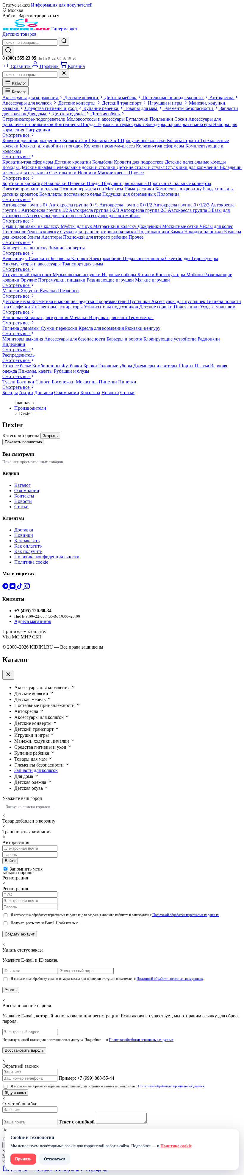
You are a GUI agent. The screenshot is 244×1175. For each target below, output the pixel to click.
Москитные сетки (181, 226)
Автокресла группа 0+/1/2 (126, 204)
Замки (177, 231)
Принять (23, 1159)
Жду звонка (15, 1092)
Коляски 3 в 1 (106, 140)
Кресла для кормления (102, 328)
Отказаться (54, 1159)
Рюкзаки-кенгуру (142, 328)
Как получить (28, 551)
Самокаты (40, 258)
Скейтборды (178, 258)
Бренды (10, 392)
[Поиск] (8, 50)
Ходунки (30, 290)
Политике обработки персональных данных (141, 1040)
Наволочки (56, 183)
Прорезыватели (111, 301)
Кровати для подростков (139, 161)
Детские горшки (156, 306)
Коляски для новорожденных (32, 140)
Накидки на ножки (204, 231)
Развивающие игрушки (111, 279)
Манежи (11, 290)
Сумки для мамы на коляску (31, 226)
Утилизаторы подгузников (111, 306)
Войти (10, 861)
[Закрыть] (64, 73)
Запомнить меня (26, 868)
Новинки (23, 535)
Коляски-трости (183, 140)
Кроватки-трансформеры (28, 161)
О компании (66, 392)
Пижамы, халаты (36, 371)
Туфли (9, 381)
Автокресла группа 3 (190, 210)
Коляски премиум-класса (110, 145)
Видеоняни (13, 344)
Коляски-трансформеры (160, 145)
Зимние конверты (67, 247)
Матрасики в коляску (115, 226)
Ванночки (13, 317)
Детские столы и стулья (141, 167)
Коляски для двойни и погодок (52, 145)
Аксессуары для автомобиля (111, 215)
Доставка (43, 392)
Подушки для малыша (125, 183)
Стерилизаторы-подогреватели (34, 119)
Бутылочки (138, 119)
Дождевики (149, 226)
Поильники (162, 119)
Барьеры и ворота (125, 338)
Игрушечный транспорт (27, 274)
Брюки (90, 365)
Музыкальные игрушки (77, 274)
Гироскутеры (205, 258)
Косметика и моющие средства (63, 301)
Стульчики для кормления (193, 167)
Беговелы (61, 258)
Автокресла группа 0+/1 (74, 204)
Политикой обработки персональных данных (185, 915)
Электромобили (106, 258)
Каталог (18, 83)
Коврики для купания (46, 317)
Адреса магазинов (32, 621)
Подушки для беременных (129, 194)
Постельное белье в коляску (31, 231)
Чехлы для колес (216, 226)
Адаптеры (52, 237)
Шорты (187, 365)
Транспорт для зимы (82, 263)
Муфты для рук (77, 226)
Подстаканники (154, 231)
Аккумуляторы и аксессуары (32, 263)
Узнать (11, 990)
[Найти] (64, 41)
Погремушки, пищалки (62, 279)
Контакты (90, 392)
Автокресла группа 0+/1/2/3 (182, 204)
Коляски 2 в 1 (77, 140)
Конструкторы (171, 274)
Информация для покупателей (62, 4)
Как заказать (27, 540)
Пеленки (77, 183)
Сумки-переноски (60, 328)
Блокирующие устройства (170, 338)
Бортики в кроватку (23, 183)
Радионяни (209, 338)
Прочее (136, 172)
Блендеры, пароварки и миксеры (179, 124)
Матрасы (114, 188)
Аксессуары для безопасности (75, 338)
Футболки (72, 365)
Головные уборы (115, 365)
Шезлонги (68, 290)
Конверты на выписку (25, 247)
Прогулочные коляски (144, 140)
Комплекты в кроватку (179, 188)
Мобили (195, 274)
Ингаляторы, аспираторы (57, 306)
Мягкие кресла (113, 172)
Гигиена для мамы (21, 328)
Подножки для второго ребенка (96, 237)
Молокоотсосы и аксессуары (96, 119)
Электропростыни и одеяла (30, 188)
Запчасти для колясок (36, 770)
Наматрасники (139, 188)
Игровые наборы (119, 274)
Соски (181, 119)
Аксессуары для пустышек (179, 301)
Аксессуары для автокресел (54, 215)
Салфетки (20, 306)
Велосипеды (15, 258)
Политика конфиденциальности (46, 556)
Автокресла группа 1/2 (45, 210)
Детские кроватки (73, 161)
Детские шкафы (36, 167)
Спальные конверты (190, 183)
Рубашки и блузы (71, 371)
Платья (202, 365)
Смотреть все (16, 135)
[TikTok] (20, 587)
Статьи (127, 392)
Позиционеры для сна (82, 188)
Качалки (49, 290)
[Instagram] (27, 587)
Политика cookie (31, 562)
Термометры (141, 317)
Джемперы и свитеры (156, 365)
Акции (26, 392)
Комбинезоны (47, 365)
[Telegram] (6, 587)
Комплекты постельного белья (70, 194)
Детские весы (16, 301)
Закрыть (50, 435)
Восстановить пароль (24, 1050)
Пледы (94, 183)
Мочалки (79, 317)
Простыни (159, 183)
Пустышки (139, 301)
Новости (110, 392)
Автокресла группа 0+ (25, 204)
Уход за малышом (217, 306)
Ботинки (26, 381)
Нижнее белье (17, 365)
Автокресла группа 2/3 (144, 210)
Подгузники (187, 306)
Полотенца (168, 194)
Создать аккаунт (20, 934)
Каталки (80, 258)
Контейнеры (67, 124)
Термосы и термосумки (121, 124)
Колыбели (103, 161)
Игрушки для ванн (108, 317)
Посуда (89, 124)
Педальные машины (144, 258)
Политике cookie (176, 1146)
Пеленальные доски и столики (85, 167)
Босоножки (64, 381)
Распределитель (18, 355)
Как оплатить (28, 545)
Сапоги (43, 381)
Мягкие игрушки (152, 279)
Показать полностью (23, 442)
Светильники (63, 172)
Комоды (11, 167)
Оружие (29, 279)
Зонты (34, 237)
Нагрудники (37, 129)
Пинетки (108, 381)
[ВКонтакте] (13, 587)
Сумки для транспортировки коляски (98, 231)
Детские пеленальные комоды (195, 161)
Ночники (88, 172)
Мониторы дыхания (23, 338)
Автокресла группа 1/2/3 (94, 210)
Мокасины (87, 381)
